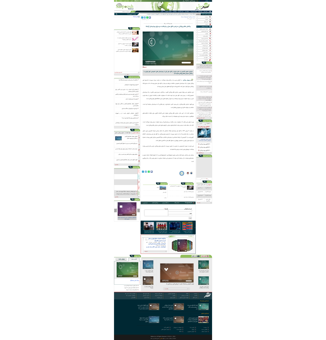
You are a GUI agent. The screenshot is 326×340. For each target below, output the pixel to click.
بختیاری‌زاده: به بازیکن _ (190, 14)
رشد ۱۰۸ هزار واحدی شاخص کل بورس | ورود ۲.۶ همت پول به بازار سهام (174, 232)
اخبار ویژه (200, 11)
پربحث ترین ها (194, 11)
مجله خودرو (146, 297)
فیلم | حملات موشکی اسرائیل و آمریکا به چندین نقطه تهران (167, 307)
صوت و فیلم (204, 331)
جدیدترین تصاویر (205, 313)
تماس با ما (192, 327)
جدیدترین (145, 202)
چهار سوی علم (146, 293)
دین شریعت (159, 297)
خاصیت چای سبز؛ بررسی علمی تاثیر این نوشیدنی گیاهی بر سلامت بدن (126, 95)
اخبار (162, 11)
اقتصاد (195, 295)
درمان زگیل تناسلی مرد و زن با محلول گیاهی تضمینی (126, 143)
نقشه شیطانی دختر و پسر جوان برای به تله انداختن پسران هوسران (149, 232)
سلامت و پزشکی (192, 17)
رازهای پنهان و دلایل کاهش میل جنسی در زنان (128, 154)
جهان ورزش (172, 297)
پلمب (165, 197)
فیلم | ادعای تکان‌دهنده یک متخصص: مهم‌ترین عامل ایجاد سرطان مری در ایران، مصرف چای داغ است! (204, 271)
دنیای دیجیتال (146, 295)
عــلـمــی (139, 177)
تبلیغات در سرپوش (178, 327)
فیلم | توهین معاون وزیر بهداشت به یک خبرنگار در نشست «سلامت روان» (204, 287)
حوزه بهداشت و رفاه (184, 17)
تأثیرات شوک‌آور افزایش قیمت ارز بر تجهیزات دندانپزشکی (126, 114)
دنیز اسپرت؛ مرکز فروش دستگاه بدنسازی (130, 108)
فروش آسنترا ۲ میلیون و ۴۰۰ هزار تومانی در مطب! (178, 186)
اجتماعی (139, 171)
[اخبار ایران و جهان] (202, 10)
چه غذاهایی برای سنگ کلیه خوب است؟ (130, 118)
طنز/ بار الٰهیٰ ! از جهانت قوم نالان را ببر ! (131, 285)
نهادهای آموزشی (171, 293)
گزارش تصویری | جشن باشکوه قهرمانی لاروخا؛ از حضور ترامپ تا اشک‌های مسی (193, 320)
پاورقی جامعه (122, 259)
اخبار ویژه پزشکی (119, 72)
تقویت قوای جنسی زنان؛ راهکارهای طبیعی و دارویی (126, 160)
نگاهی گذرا (166, 327)
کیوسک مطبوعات (168, 11)
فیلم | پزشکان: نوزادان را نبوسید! (148, 287)
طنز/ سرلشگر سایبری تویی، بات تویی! (131, 287)
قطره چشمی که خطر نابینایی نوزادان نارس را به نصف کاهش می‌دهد (124, 32)
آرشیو (132, 1)
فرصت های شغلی (165, 329)
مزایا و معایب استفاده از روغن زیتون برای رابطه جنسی (126, 149)
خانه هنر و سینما (158, 293)
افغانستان (133, 297)
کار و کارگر (195, 297)
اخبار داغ (205, 11)
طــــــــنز (134, 259)
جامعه (187, 293)
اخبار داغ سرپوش (201, 118)
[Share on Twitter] (142, 17)
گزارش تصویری (191, 331)
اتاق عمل (164, 192)
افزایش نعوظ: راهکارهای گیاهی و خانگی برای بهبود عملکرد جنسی (126, 105)
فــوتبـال (139, 193)
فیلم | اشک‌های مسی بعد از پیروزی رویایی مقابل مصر (192, 307)
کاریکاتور (137, 200)
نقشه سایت (179, 329)
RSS (180, 331)
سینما (139, 182)
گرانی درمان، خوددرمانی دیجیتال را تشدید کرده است (205, 140)
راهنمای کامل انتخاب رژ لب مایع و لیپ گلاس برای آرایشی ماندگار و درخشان (126, 90)
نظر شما (166, 209)
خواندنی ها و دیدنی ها (130, 293)
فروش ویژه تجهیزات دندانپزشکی (131, 85)
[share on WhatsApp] (147, 17)
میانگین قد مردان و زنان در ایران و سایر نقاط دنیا (128, 80)
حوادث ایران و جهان (184, 297)
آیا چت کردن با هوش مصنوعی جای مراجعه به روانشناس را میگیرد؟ (126, 124)
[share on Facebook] (150, 17)
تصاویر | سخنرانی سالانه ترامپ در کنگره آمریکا (168, 319)
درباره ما (205, 327)
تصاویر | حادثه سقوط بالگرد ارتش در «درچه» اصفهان (143, 319)
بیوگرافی (174, 11)
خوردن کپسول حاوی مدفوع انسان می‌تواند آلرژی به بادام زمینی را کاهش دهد (123, 50)
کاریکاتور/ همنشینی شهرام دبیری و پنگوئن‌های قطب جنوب (127, 218)
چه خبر (135, 167)
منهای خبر (187, 11)
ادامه (199, 202)
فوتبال (174, 295)
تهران (158, 187)
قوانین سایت (204, 329)
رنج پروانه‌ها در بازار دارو (189, 191)
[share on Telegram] (145, 17)
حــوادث (139, 187)
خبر (209, 63)
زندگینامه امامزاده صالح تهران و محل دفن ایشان (157, 239)
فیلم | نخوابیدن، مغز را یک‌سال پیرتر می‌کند (149, 271)
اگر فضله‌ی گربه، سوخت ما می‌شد (132, 290)
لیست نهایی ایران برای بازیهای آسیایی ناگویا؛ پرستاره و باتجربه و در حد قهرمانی (162, 232)
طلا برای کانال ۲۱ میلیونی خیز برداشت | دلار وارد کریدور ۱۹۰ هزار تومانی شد (188, 232)
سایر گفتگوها (201, 152)
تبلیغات (120, 1)
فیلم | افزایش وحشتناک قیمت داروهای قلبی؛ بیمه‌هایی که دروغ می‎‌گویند (180, 284)
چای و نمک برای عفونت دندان (132, 99)
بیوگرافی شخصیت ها (130, 295)
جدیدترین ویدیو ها (204, 301)
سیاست (195, 293)
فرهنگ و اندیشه (158, 295)
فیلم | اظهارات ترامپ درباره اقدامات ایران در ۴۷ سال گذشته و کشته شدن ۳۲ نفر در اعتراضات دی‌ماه (143, 307)
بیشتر (117, 164)
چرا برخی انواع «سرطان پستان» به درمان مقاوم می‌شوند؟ (124, 38)
